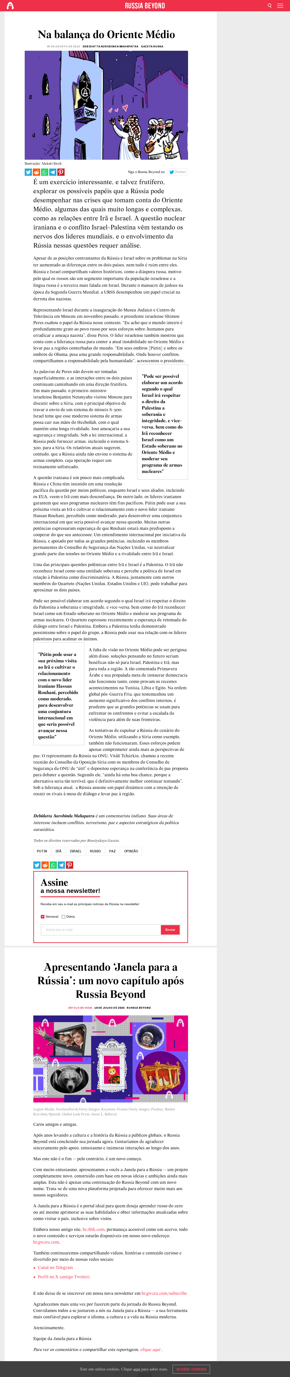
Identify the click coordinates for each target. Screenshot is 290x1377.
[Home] (10, 6)
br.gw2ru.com (46, 1242)
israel (76, 851)
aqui (136, 1369)
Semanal (52, 916)
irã (58, 851)
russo (95, 851)
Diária (70, 916)
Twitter (180, 172)
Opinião (131, 851)
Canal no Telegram (55, 1268)
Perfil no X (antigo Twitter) (64, 1277)
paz (112, 851)
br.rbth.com (93, 1229)
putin (42, 851)
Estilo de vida (80, 1007)
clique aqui (150, 1350)
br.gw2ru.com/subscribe (164, 1293)
